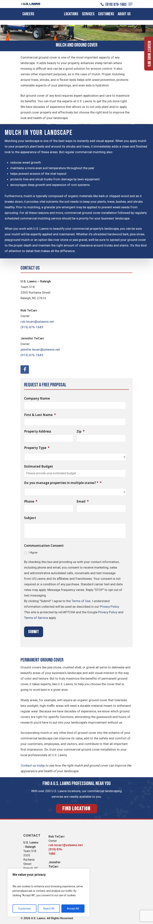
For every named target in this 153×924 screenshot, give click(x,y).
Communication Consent (44, 546)
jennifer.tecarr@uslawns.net (40, 349)
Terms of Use (80, 601)
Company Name (37, 398)
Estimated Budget (38, 466)
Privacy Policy (109, 606)
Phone (30, 501)
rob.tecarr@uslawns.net (37, 321)
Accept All (73, 908)
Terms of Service (36, 618)
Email (82, 501)
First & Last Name (40, 415)
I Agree (33, 552)
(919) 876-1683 (116, 4)
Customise (24, 908)
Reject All (48, 908)
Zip (80, 431)
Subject (30, 518)
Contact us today (33, 765)
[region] (48, 892)
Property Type (36, 448)
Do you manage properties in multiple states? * (63, 483)
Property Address (37, 431)
